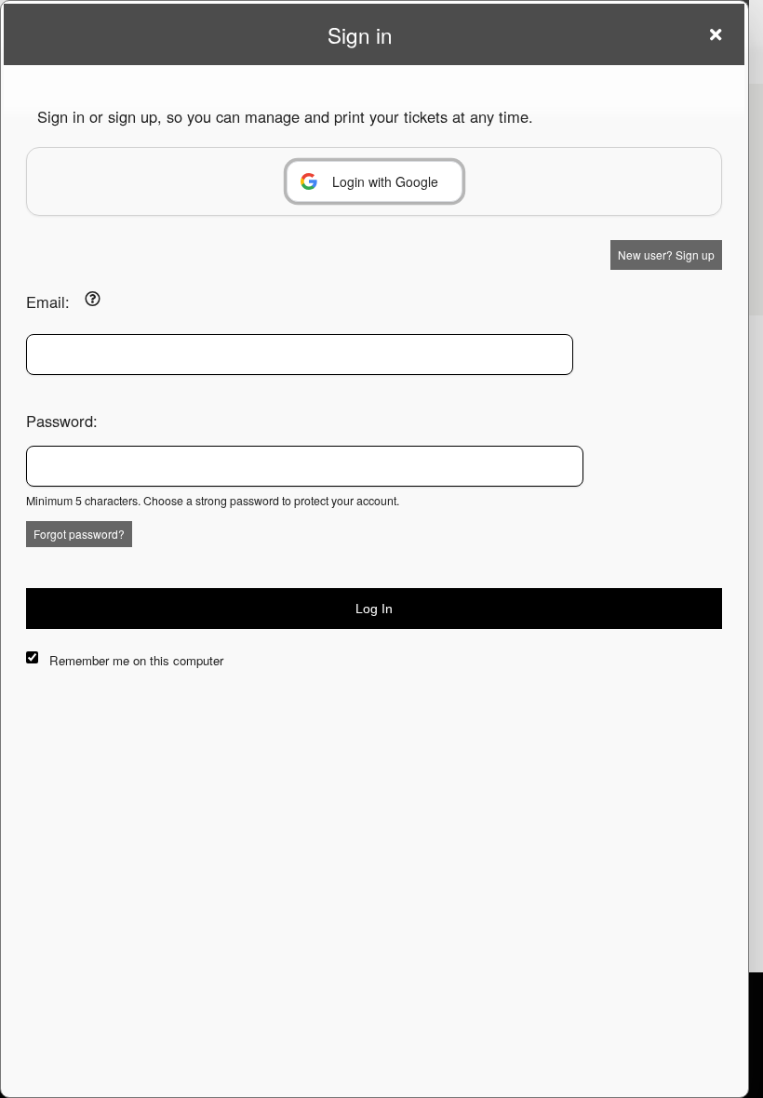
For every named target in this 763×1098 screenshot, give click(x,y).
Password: (62, 420)
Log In (374, 608)
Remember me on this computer (136, 660)
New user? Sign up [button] (666, 254)
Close (715, 34)
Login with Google (385, 181)
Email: (48, 301)
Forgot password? (79, 534)
